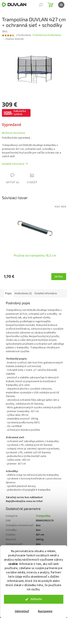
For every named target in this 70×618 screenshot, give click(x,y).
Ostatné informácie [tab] (45, 293)
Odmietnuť (22, 611)
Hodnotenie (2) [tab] (23, 293)
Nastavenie (45, 611)
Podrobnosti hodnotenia (47, 35)
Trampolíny (43, 516)
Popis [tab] (8, 293)
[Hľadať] (41, 5)
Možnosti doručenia (13, 133)
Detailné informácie (13, 164)
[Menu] (61, 5)
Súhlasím (36, 599)
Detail (58, 276)
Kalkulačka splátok (20, 112)
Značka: (14, 39)
